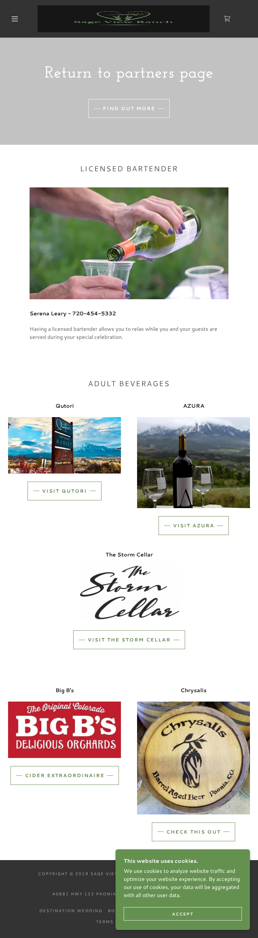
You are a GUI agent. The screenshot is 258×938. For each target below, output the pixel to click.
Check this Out (193, 832)
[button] (15, 19)
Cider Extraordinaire (64, 775)
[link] (124, 18)
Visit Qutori (64, 491)
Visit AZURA (193, 525)
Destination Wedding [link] (70, 910)
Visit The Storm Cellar (129, 639)
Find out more (129, 108)
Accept (183, 914)
